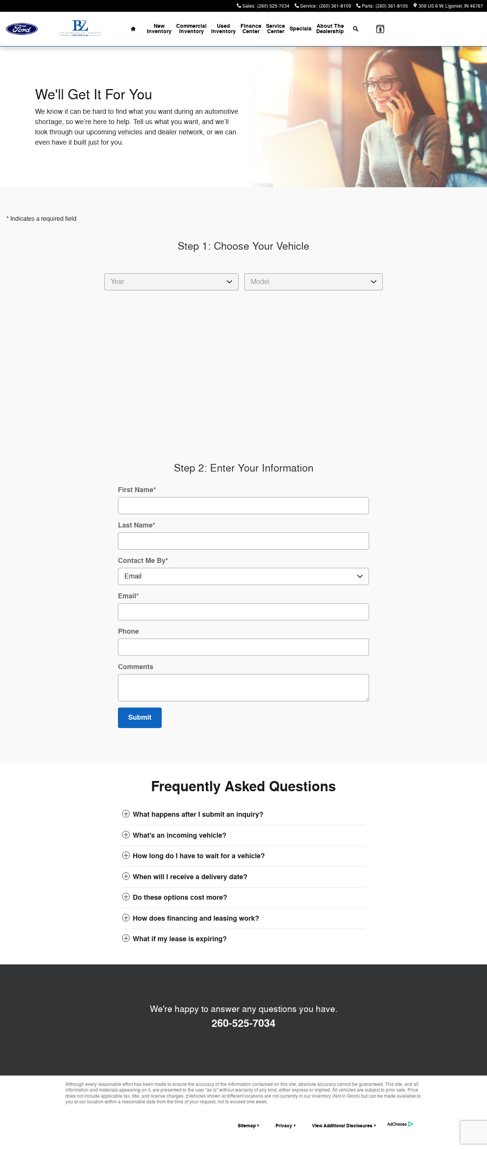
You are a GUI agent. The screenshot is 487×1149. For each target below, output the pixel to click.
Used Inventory (223, 28)
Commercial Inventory (191, 28)
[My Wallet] (380, 29)
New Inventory (159, 28)
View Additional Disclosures (342, 1126)
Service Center (275, 28)
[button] (243, 814)
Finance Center (250, 28)
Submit (139, 717)
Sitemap (247, 1126)
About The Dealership (330, 28)
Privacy (283, 1126)
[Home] (22, 29)
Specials (301, 28)
